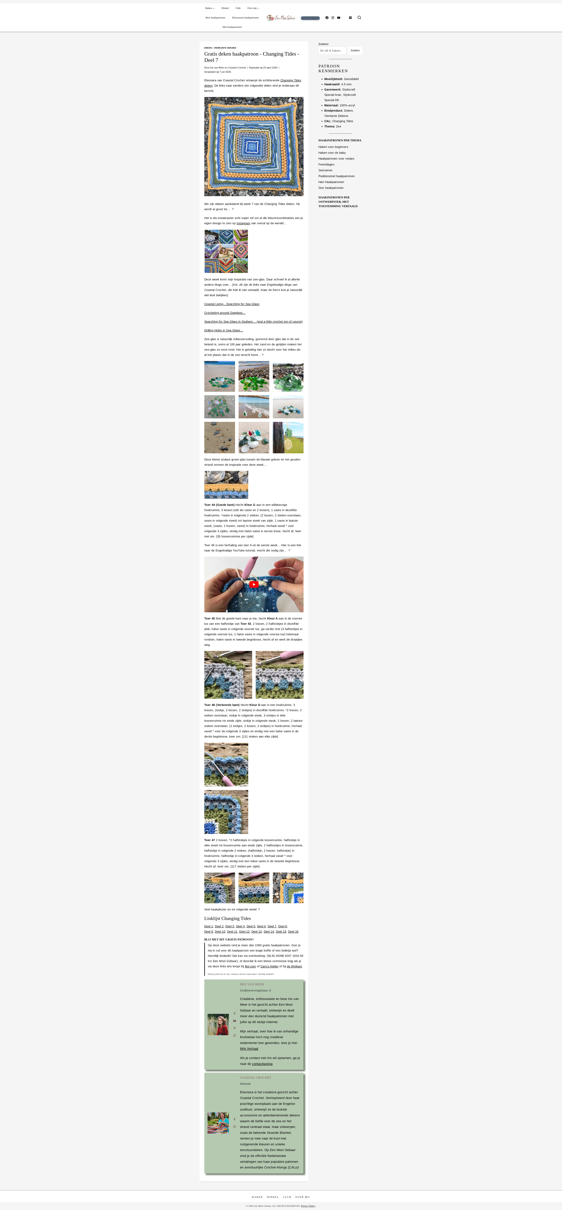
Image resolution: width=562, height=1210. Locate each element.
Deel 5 (251, 926)
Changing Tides (342, 121)
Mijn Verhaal (249, 1048)
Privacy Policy (308, 1206)
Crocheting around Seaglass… (225, 312)
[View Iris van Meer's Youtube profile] (234, 1020)
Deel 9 (208, 931)
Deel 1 (208, 926)
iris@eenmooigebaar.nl (255, 990)
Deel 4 (240, 926)
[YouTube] (339, 18)
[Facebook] (327, 18)
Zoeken (323, 44)
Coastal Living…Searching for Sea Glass (231, 304)
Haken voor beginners (333, 146)
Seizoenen (325, 170)
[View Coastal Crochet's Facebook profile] (234, 1119)
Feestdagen (326, 164)
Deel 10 (220, 931)
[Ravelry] (344, 18)
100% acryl (347, 105)
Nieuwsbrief (310, 18)
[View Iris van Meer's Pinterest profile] (234, 1028)
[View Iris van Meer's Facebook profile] (234, 1013)
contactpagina (262, 1064)
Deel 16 (293, 931)
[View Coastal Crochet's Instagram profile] (234, 1126)
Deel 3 (229, 926)
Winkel (225, 8)
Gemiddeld (351, 79)
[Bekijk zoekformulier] (359, 17)
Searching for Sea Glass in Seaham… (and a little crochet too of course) (253, 321)
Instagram (243, 223)
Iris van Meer (252, 984)
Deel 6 (261, 926)
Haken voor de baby (332, 152)
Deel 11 (232, 931)
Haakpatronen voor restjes (336, 158)
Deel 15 (281, 931)
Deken (208, 48)
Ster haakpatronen (331, 187)
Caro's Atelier (269, 966)
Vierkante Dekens (225, 48)
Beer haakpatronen (215, 17)
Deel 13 (256, 931)
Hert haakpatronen (232, 27)
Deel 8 (282, 926)
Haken (257, 1197)
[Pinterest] (350, 18)
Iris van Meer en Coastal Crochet (228, 67)
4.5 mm (346, 84)
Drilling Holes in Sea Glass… (223, 330)
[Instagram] (333, 18)
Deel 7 (272, 926)
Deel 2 (219, 926)
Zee (338, 126)
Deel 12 (244, 931)
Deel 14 (269, 931)
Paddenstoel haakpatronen (336, 176)
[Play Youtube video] (254, 584)
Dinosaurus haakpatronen (245, 17)
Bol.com (250, 966)
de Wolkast (294, 966)
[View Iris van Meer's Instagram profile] (234, 1035)
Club (238, 8)
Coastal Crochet (255, 1077)
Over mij (302, 1197)
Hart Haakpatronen (331, 182)
